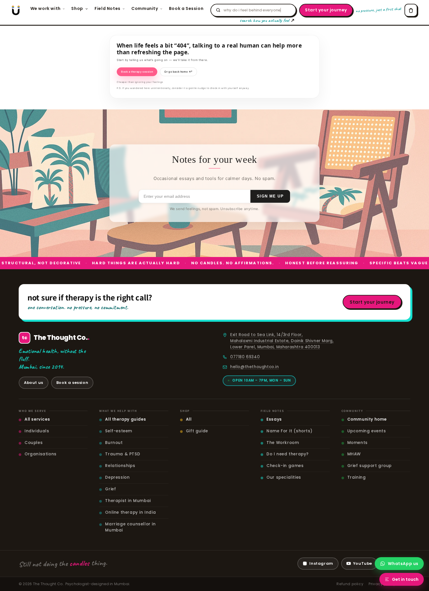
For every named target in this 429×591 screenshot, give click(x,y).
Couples (34, 442)
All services (37, 419)
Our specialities (283, 477)
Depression (117, 477)
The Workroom (282, 442)
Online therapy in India (130, 512)
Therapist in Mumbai (128, 500)
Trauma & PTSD (122, 454)
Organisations (41, 454)
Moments (357, 442)
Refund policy (349, 583)
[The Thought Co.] (16, 10)
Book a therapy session (137, 71)
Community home (367, 419)
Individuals (37, 431)
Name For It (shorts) (289, 431)
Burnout (114, 442)
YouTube (362, 563)
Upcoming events (366, 431)
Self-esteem (118, 431)
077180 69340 (245, 357)
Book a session (72, 382)
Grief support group (369, 465)
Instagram (321, 563)
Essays (274, 419)
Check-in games (285, 465)
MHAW (354, 454)
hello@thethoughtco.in (254, 367)
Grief (110, 489)
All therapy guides (125, 419)
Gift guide (197, 431)
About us (33, 382)
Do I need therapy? (287, 454)
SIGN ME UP (270, 196)
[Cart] (410, 10)
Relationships (120, 465)
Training (356, 477)
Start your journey (326, 10)
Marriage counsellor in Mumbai (130, 527)
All (189, 419)
